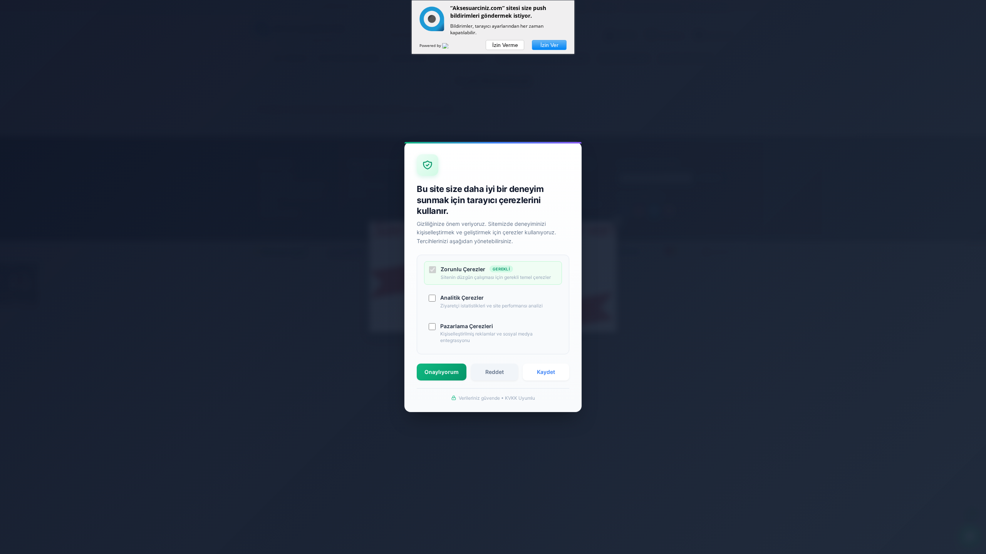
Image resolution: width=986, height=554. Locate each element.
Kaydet (546, 372)
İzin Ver (549, 45)
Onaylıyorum (441, 372)
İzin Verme (505, 45)
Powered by (430, 45)
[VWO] (450, 47)
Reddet (494, 372)
